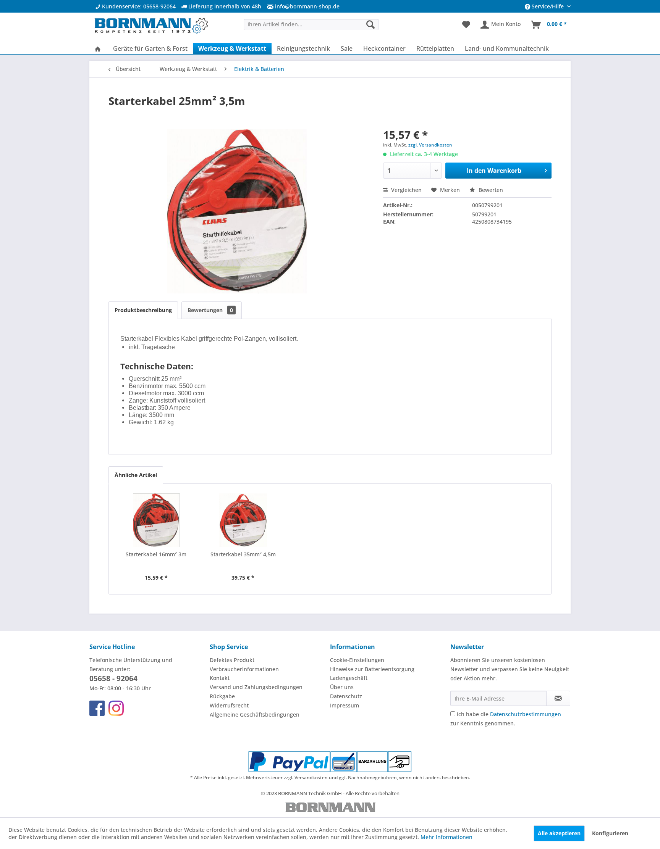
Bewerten (490, 189)
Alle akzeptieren (559, 833)
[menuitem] (300, 6)
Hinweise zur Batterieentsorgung (372, 669)
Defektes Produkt (232, 660)
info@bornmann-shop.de (307, 6)
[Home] (97, 48)
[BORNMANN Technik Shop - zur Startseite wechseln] (151, 26)
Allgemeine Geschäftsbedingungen (254, 714)
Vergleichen (406, 189)
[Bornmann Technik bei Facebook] (97, 708)
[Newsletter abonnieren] (558, 698)
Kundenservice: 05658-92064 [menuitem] (138, 6)
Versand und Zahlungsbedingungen (256, 687)
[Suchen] (370, 24)
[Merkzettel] (466, 24)
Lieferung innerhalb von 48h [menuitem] (224, 6)
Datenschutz (346, 696)
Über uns (342, 687)
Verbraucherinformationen (244, 669)
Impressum (344, 705)
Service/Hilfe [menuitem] (547, 6)
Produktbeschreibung (143, 310)
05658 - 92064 (113, 678)
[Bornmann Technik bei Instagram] (116, 708)
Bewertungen (210, 310)
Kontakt (220, 677)
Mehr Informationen (446, 837)
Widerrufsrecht (229, 705)
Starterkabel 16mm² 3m (156, 554)
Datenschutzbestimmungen (525, 714)
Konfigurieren (610, 833)
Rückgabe (222, 696)
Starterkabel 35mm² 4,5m (243, 554)
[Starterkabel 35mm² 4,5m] (243, 520)
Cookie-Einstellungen (357, 660)
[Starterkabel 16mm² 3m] (156, 520)
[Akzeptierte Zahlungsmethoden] (330, 761)
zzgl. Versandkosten (430, 145)
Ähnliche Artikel (136, 474)
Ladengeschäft (348, 677)
